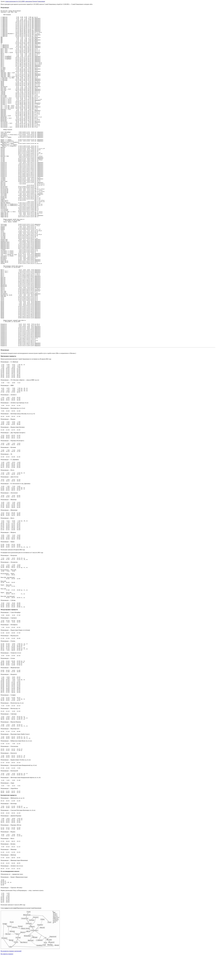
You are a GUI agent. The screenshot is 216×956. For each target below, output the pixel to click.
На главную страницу (7, 954)
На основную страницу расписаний (11, 951)
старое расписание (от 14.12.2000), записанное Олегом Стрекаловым (25, 1)
